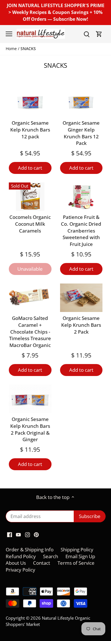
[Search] (86, 34)
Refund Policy (21, 556)
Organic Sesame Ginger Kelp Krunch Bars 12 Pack (81, 133)
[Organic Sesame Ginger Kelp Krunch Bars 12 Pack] (81, 102)
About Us (16, 563)
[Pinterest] (36, 534)
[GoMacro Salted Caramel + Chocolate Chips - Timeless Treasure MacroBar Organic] (30, 297)
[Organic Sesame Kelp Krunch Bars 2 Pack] (81, 297)
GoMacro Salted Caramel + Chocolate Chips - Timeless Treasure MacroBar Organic (30, 331)
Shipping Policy (77, 549)
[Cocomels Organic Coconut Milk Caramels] (30, 196)
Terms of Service (75, 563)
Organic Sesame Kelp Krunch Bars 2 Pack (81, 325)
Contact (41, 563)
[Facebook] (9, 534)
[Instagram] (27, 534)
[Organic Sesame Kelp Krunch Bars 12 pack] (30, 102)
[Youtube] (18, 534)
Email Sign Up (80, 556)
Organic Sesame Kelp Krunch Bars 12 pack (30, 130)
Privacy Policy (20, 569)
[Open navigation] (9, 34)
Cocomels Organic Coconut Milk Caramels (30, 224)
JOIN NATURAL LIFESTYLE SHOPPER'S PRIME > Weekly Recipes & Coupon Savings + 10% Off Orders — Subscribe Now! (55, 12)
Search (50, 556)
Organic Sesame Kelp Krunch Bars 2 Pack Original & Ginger (30, 429)
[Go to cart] (99, 34)
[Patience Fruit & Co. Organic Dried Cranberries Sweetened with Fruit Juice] (81, 196)
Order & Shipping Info (30, 549)
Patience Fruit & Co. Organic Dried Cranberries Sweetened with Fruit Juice (81, 230)
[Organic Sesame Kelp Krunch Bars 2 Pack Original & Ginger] (30, 399)
